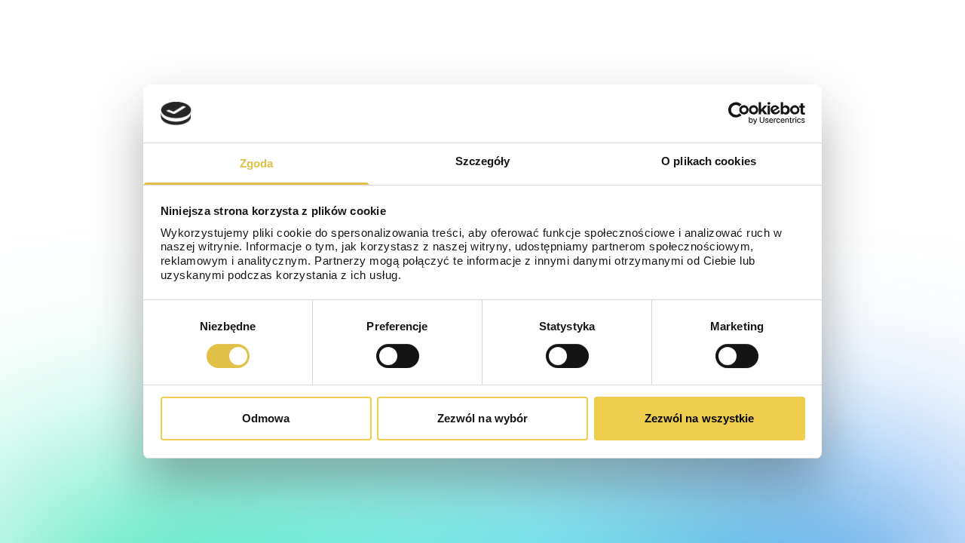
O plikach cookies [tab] (708, 161)
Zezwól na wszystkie (700, 418)
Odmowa (266, 418)
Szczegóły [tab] (482, 161)
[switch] (397, 356)
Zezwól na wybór (482, 418)
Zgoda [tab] (257, 163)
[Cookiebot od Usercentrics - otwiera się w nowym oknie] (739, 113)
